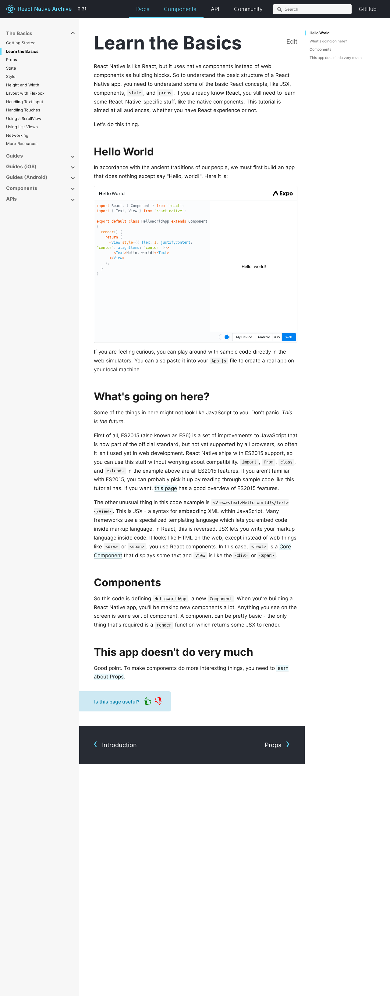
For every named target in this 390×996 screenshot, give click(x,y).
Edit (291, 41)
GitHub (368, 9)
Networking (17, 135)
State (11, 68)
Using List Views (22, 126)
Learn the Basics (22, 51)
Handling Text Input (24, 101)
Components (180, 9)
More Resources (21, 143)
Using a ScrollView (23, 118)
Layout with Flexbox (25, 93)
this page (165, 488)
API (215, 9)
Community (248, 9)
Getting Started (21, 42)
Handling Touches (23, 109)
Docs (142, 9)
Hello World (320, 33)
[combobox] (312, 9)
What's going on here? (328, 41)
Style (11, 76)
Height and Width (22, 84)
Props (11, 59)
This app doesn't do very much (336, 57)
